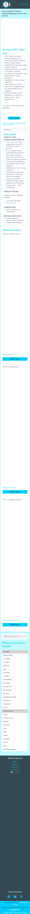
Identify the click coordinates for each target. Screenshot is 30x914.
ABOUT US (15, 764)
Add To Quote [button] (15, 359)
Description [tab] (7, 129)
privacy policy (8, 912)
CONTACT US (15, 769)
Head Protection (10, 124)
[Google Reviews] (21, 896)
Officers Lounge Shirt (9, 487)
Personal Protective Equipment (15, 123)
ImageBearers (15, 909)
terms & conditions (20, 912)
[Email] (15, 896)
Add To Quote (14, 118)
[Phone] (8, 896)
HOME (15, 761)
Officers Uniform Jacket (10, 354)
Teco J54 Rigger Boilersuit (11, 620)
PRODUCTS (15, 767)
